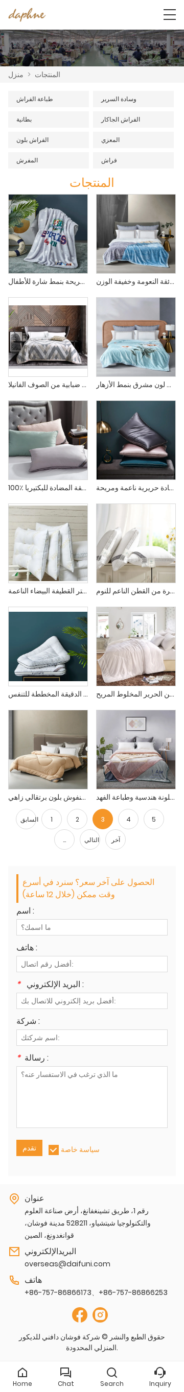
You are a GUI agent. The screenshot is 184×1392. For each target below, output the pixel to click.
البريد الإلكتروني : (50, 985)
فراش (109, 160)
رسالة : (32, 1059)
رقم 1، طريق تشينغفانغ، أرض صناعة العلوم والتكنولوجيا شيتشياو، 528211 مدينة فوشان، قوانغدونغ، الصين (88, 1223)
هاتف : (26, 948)
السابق (28, 819)
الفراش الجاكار (120, 119)
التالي (91, 839)
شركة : (28, 1022)
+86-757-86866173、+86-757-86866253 (96, 1292)
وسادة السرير (118, 98)
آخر (115, 839)
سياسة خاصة (80, 1149)
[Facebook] (80, 1315)
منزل (16, 74)
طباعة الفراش (34, 98)
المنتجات (47, 74)
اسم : (25, 912)
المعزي (110, 139)
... (64, 839)
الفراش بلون (32, 139)
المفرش (27, 160)
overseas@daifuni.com (67, 1264)
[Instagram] (100, 1315)
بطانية (24, 119)
